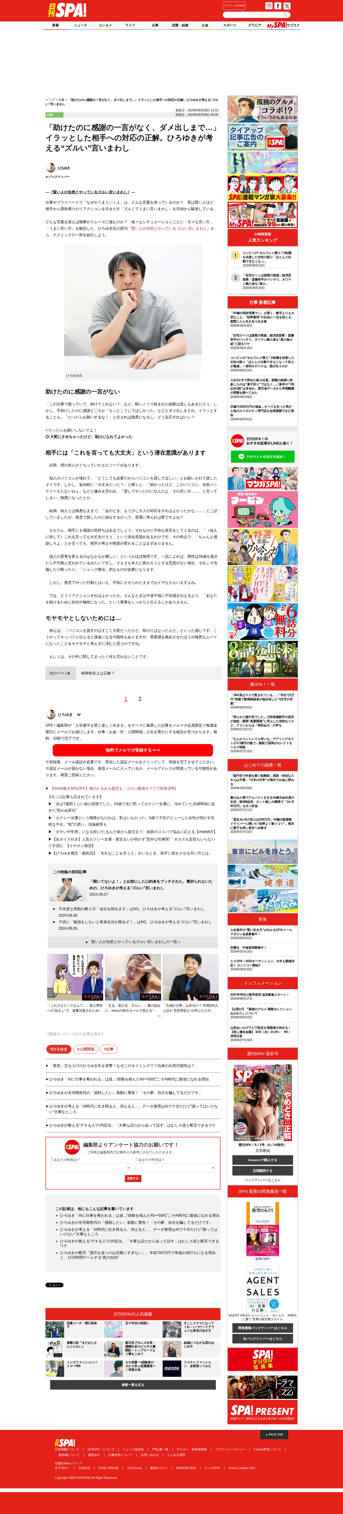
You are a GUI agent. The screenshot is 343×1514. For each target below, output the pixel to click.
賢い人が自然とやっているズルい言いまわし (90, 192)
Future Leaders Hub (241, 1468)
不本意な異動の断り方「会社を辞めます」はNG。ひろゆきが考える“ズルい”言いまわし (133, 912)
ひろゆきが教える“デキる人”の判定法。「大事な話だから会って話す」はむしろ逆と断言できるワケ (132, 1125)
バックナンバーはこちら (263, 1180)
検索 (285, 14)
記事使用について (120, 1455)
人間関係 (86, 1049)
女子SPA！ (63, 1468)
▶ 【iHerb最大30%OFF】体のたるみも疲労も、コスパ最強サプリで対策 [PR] (111, 788)
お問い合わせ (150, 1455)
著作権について (70, 1455)
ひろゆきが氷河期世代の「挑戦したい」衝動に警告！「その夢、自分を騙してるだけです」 (125, 1093)
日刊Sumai (135, 1468)
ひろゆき (59, 1049)
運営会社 (94, 1455)
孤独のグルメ (159, 1468)
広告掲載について (67, 1449)
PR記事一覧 (160, 1449)
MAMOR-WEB (186, 1468)
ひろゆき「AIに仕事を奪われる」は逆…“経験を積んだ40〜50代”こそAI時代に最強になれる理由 (129, 1079)
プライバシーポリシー (230, 1449)
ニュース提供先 (134, 1449)
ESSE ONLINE (109, 1468)
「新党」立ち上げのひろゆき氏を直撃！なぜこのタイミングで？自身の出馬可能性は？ (122, 1066)
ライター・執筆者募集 (192, 1449)
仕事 (110, 1049)
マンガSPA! (212, 1468)
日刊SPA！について (101, 1449)
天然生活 (84, 1468)
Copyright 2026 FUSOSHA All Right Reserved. (86, 1478)
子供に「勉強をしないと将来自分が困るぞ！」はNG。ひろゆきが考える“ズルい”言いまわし (136, 925)
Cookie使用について (268, 1449)
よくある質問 (176, 1455)
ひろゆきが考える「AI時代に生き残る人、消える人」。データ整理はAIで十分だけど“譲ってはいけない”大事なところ (133, 1109)
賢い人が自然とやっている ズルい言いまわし (169, 228)
